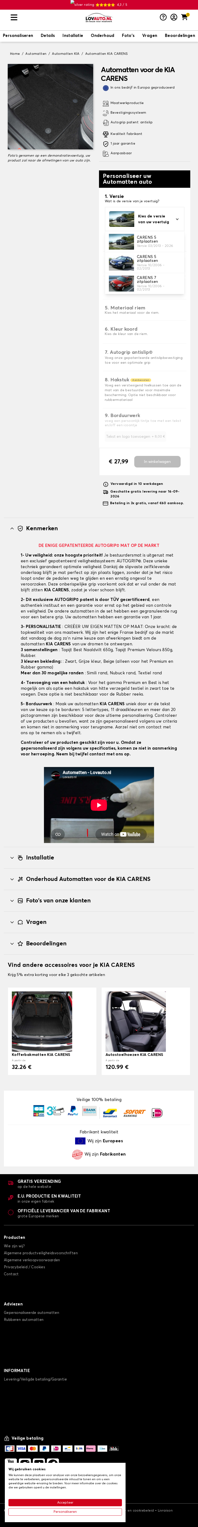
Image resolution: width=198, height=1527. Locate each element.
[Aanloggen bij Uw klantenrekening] (173, 17)
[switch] (18, 36)
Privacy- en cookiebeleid (133, 1510)
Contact (11, 1274)
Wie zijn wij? (14, 1246)
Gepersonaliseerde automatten (31, 1313)
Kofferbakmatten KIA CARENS (41, 1055)
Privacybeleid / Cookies (24, 1267)
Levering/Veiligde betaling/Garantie (35, 1379)
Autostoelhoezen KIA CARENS (134, 1055)
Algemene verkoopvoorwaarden (32, 1260)
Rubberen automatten (24, 1320)
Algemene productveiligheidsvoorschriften (41, 1253)
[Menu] (46, 17)
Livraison (165, 1510)
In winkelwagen (157, 462)
